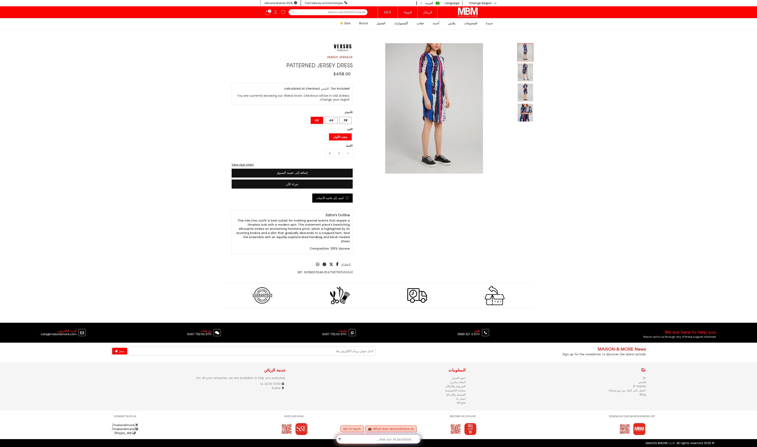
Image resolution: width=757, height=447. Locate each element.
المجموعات (470, 23)
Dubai (277, 388)
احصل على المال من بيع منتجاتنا (627, 390)
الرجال (427, 12)
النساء (408, 12)
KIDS (387, 12)
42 (317, 120)
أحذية (436, 23)
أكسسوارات (401, 23)
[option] (434, 108)
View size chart (243, 165)
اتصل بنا (461, 399)
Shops (461, 403)
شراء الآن (292, 184)
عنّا (644, 378)
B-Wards (639, 386)
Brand (363, 23)
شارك (344, 265)
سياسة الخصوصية (455, 390)
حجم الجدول (458, 378)
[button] (430, 3)
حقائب (420, 23)
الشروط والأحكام (456, 386)
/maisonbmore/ (124, 425)
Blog (643, 395)
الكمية (349, 146)
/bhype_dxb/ (124, 433)
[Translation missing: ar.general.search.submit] (293, 12)
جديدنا (489, 23)
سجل (121, 351)
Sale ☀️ (345, 23)
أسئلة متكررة (458, 382)
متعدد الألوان (340, 137)
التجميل (381, 23)
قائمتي (642, 382)
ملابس (452, 23)
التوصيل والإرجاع (456, 395)
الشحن (325, 89)
